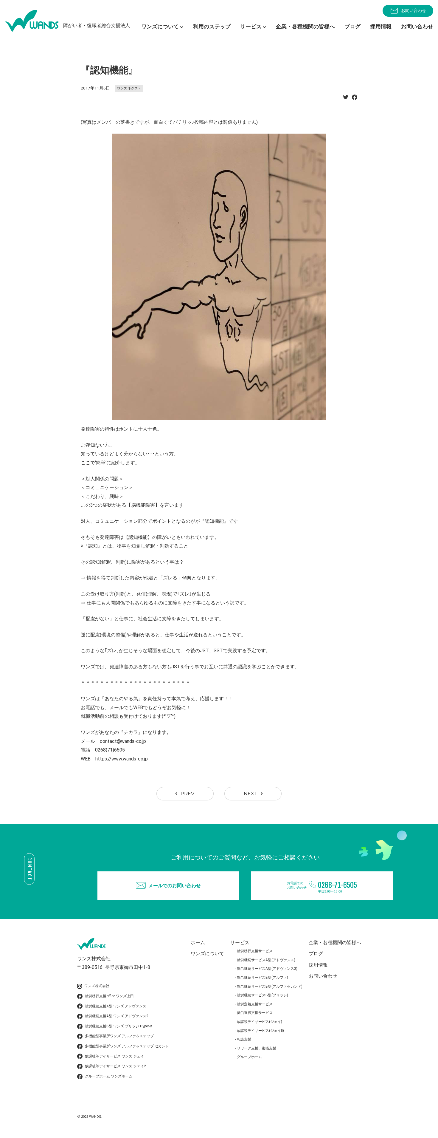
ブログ (352, 26)
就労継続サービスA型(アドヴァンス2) (267, 969)
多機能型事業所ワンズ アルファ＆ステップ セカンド (127, 1046)
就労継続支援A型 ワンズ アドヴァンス (115, 1006)
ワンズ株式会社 (96, 986)
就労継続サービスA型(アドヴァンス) (266, 960)
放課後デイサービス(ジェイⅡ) (260, 1031)
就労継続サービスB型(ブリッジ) (262, 995)
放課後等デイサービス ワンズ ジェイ (114, 1056)
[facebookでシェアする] (354, 99)
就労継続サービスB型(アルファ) (262, 977)
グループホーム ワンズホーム (108, 1076)
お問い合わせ (413, 10)
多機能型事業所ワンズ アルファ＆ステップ (119, 1036)
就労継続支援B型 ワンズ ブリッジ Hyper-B (118, 1026)
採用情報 (381, 26)
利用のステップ (212, 26)
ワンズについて (207, 953)
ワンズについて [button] (160, 26)
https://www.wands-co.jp (121, 759)
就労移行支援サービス (255, 951)
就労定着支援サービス (255, 1004)
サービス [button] (251, 26)
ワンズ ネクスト (129, 88)
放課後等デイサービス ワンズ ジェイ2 (115, 1066)
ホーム (198, 942)
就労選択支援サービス (255, 1013)
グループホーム (249, 1057)
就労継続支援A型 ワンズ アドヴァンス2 (116, 1016)
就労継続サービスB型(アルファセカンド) (269, 986)
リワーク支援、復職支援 (256, 1048)
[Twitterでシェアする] (345, 99)
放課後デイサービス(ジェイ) (259, 1022)
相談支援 (244, 1039)
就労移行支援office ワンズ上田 (109, 996)
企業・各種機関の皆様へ (305, 26)
